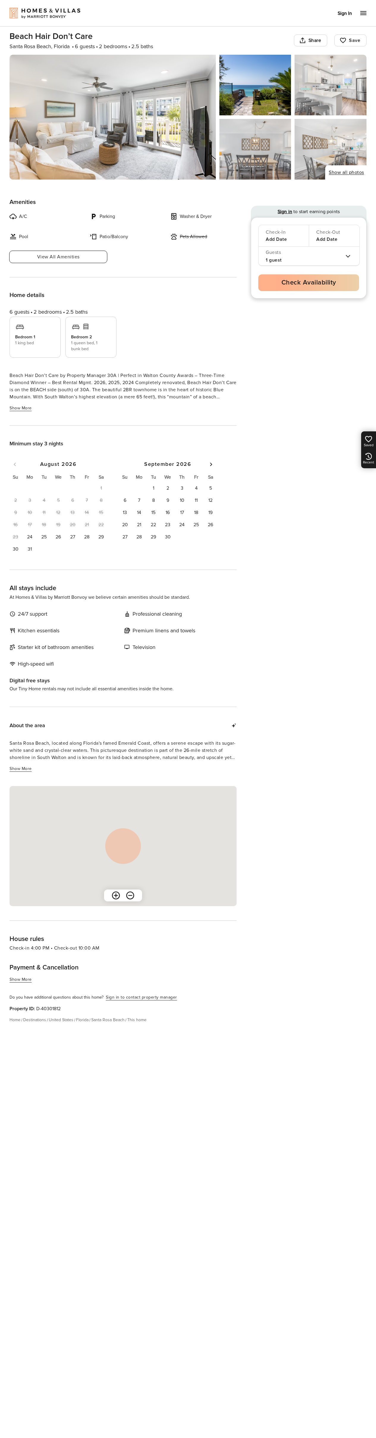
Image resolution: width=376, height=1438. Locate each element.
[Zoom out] (130, 895)
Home (15, 1019)
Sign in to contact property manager (141, 997)
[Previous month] (15, 464)
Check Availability (308, 283)
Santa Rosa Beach (108, 1019)
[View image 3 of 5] (330, 85)
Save (354, 40)
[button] (30, 537)
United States (61, 1019)
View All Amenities (58, 257)
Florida (82, 1019)
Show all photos (346, 172)
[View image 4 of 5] (255, 149)
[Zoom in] (116, 895)
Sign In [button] (345, 13)
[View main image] (113, 117)
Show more (21, 408)
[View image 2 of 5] (255, 85)
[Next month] (211, 464)
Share (315, 40)
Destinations (34, 1019)
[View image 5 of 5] (330, 149)
